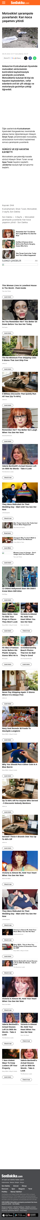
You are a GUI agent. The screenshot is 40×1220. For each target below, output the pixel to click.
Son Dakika (6, 1186)
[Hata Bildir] (23, 1210)
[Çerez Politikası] (14, 1209)
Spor (13, 1189)
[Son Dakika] (20, 2)
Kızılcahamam (23, 128)
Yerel (30, 1189)
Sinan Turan (7, 137)
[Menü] (3, 2)
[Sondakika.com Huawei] (32, 1215)
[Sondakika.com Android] (20, 1215)
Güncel (15, 1186)
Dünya (24, 1186)
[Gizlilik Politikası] (19, 1207)
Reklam (12, 1182)
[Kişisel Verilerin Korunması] (28, 1209)
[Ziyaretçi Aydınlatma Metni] (10, 1210)
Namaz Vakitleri (16, 1192)
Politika (4, 1192)
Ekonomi (5, 1189)
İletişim (17, 1182)
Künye (22, 1182)
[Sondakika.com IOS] (7, 1215)
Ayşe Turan (7, 162)
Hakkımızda (5, 1182)
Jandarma (6, 165)
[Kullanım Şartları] (7, 1207)
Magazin (22, 1189)
